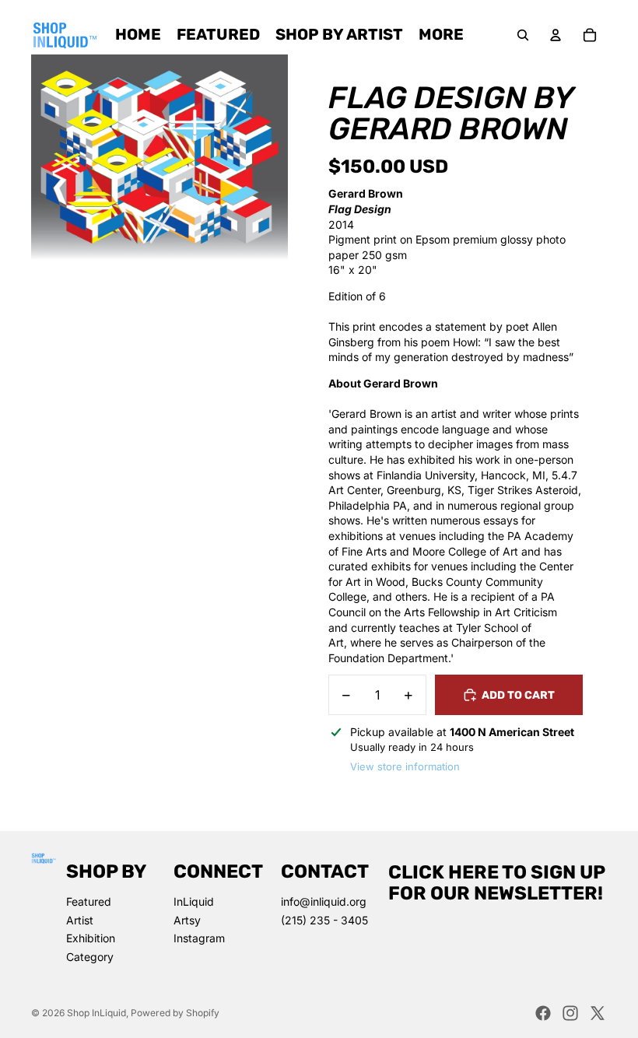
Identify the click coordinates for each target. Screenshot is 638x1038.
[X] (597, 1013)
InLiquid (194, 901)
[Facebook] (543, 1013)
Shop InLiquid (96, 1013)
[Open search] (523, 35)
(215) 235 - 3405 (324, 920)
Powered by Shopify (175, 1013)
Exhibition (90, 938)
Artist (79, 920)
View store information (405, 766)
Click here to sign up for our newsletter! (496, 882)
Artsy (187, 920)
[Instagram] (570, 1013)
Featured (88, 901)
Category (90, 956)
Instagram (199, 938)
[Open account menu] (555, 35)
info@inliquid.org (323, 901)
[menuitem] (441, 35)
